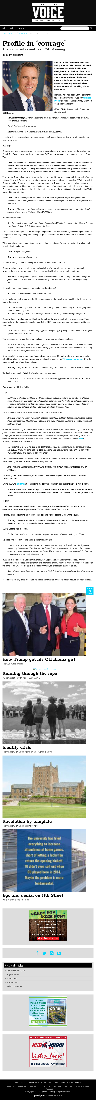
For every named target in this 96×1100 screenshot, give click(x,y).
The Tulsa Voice (9, 33)
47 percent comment (72, 358)
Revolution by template (27, 821)
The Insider (10, 1086)
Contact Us (68, 1086)
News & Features (74, 1083)
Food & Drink (59, 1083)
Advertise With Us (83, 1086)
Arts (50, 1083)
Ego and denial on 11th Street (32, 895)
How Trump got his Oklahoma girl (38, 659)
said (81, 438)
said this (21, 483)
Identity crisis (16, 747)
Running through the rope (29, 673)
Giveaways (21, 1086)
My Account (48, 1089)
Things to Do (20, 1083)
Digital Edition (34, 1086)
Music (43, 1083)
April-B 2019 (24, 33)
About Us (46, 1086)
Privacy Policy (56, 1095)
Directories (57, 1086)
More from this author (90, 590)
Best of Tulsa (33, 1083)
